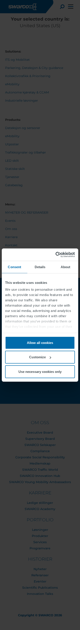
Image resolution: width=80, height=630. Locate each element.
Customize (37, 357)
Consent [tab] (14, 267)
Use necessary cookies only (40, 371)
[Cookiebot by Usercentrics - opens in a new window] (56, 255)
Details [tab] (40, 267)
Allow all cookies (40, 342)
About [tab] (65, 267)
